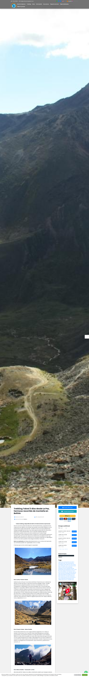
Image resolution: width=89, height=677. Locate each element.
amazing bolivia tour (67, 562)
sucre (68, 577)
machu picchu (69, 570)
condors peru (62, 565)
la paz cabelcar (63, 570)
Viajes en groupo (21, 6)
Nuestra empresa (21, 4)
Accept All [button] (85, 674)
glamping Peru (61, 569)
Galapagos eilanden (70, 568)
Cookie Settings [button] (78, 674)
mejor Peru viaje (71, 572)
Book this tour (68, 507)
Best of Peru (63, 563)
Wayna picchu (64, 579)
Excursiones (46, 4)
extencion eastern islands (63, 567)
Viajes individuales (64, 4)
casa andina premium (70, 563)
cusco (66, 565)
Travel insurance (68, 511)
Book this (74, 531)
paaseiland (68, 573)
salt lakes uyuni (70, 574)
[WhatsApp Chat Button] (86, 673)
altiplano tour (60, 562)
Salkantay (65, 574)
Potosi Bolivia (73, 573)
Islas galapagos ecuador (69, 569)
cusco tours (70, 565)
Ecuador (74, 565)
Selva (33, 4)
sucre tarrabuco (73, 577)
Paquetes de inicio (54, 4)
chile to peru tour (67, 564)
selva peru (65, 577)
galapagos (70, 567)
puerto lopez (60, 574)
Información (39, 4)
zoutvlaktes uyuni (70, 579)
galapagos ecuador (62, 568)
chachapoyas (61, 564)
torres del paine (69, 578)
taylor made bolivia (62, 578)
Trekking (29, 4)
